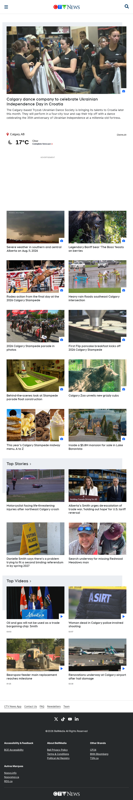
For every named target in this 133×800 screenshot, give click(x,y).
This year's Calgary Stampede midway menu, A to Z (33, 447)
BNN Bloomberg (99, 753)
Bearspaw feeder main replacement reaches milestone (32, 676)
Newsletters (54, 706)
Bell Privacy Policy (57, 749)
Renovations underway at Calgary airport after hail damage (97, 676)
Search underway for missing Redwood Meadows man (96, 560)
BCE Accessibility (14, 749)
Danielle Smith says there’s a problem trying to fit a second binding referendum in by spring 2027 (35, 562)
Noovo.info (10, 772)
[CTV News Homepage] (67, 7)
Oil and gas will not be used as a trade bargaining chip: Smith (33, 624)
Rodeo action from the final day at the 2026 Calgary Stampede (33, 298)
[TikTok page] (63, 719)
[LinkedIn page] (77, 719)
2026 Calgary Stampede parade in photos (31, 347)
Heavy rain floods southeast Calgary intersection (94, 298)
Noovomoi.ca (11, 777)
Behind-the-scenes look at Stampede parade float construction (32, 397)
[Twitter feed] (56, 719)
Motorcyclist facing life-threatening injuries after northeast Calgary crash (33, 507)
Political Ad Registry (58, 758)
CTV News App (12, 706)
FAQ (42, 706)
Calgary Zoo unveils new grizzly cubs (94, 395)
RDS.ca (8, 781)
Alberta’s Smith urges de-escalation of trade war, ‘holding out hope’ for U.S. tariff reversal (97, 509)
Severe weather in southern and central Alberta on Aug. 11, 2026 (34, 248)
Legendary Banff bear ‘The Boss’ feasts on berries (96, 248)
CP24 (93, 749)
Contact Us (30, 706)
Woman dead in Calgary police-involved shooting (96, 624)
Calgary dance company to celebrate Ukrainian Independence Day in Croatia (52, 101)
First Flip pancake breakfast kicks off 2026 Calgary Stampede (95, 347)
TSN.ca (94, 758)
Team (66, 706)
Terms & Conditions (58, 753)
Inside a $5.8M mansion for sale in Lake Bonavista (96, 447)
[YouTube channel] (70, 719)
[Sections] (6, 6)
